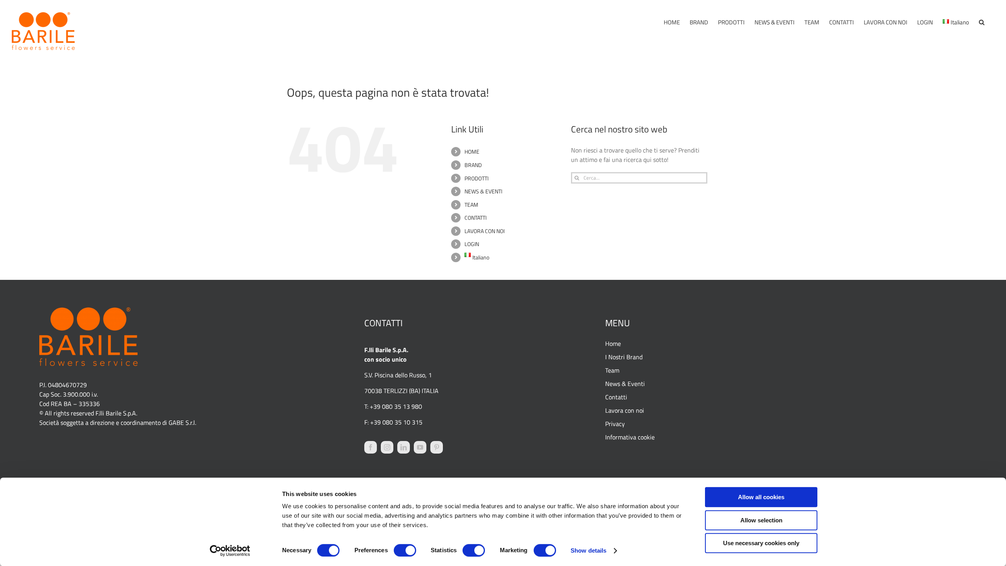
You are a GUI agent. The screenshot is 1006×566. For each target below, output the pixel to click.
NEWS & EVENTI (483, 191)
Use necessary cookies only (761, 543)
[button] (981, 22)
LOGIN (471, 244)
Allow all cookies (761, 497)
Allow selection (761, 520)
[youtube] (420, 447)
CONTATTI (475, 217)
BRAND (473, 165)
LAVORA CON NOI (484, 231)
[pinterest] (436, 447)
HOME (471, 151)
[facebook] (370, 447)
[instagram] (387, 447)
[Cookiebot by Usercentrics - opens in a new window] (230, 551)
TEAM (471, 204)
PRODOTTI (476, 178)
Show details (588, 550)
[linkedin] (403, 447)
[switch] (405, 550)
